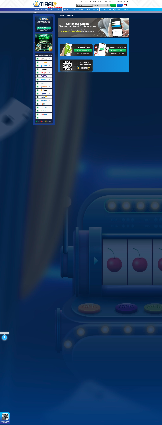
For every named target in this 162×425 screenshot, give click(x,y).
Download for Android (83, 50)
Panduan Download (83, 53)
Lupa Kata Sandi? (120, 2)
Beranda (36, 9)
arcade (74, 9)
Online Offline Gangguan (44, 121)
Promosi (125, 9)
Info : (35, 12)
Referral (118, 9)
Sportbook (44, 9)
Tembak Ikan (110, 9)
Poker (81, 9)
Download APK (87, 2)
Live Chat (98, 2)
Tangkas (103, 9)
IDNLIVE (66, 9)
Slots (58, 9)
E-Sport (51, 9)
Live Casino (96, 9)
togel (88, 9)
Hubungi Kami (108, 2)
